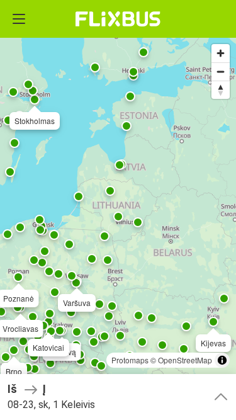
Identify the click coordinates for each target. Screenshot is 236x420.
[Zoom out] (220, 71)
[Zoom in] (220, 53)
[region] (118, 210)
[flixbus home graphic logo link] (118, 19)
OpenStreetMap (185, 360)
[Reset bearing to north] (220, 90)
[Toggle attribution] (222, 360)
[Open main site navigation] (19, 19)
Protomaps (130, 360)
